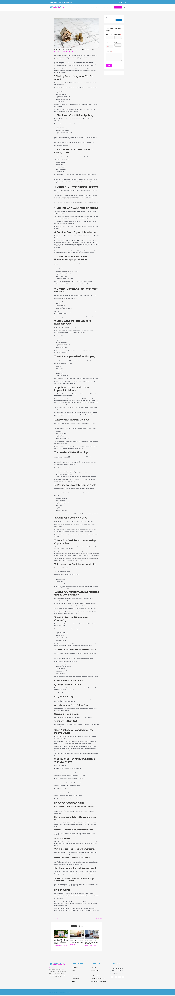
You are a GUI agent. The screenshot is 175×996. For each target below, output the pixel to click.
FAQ (96, 7)
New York (66, 51)
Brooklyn (87, 945)
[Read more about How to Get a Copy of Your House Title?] (77, 934)
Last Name (117, 34)
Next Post (99, 918)
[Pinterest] (123, 977)
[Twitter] (115, 977)
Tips (70, 51)
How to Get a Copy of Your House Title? (76, 941)
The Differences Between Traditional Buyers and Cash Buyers (61, 941)
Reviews (100, 7)
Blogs (104, 7)
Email (116, 42)
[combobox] (107, 46)
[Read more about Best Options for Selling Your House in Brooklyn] (92, 934)
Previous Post (55, 918)
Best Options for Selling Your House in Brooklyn (91, 942)
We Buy (85, 7)
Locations (77, 7)
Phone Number (108, 43)
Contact (109, 7)
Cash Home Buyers (58, 945)
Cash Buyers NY (53, 968)
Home (72, 7)
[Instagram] (119, 977)
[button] (125, 7)
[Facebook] (112, 977)
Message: (109, 51)
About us (91, 7)
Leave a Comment (58, 51)
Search (108, 17)
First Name (109, 34)
